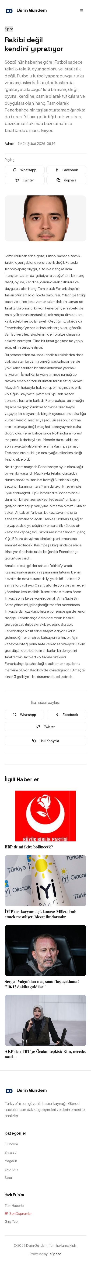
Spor (9, 28)
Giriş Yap (11, 1221)
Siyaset (10, 1152)
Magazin (11, 1161)
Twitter (28, 180)
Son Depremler (20, 1213)
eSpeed (55, 1254)
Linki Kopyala (49, 741)
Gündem (11, 1144)
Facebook (70, 170)
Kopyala (70, 180)
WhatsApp (28, 170)
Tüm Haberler (14, 1205)
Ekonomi (11, 1169)
